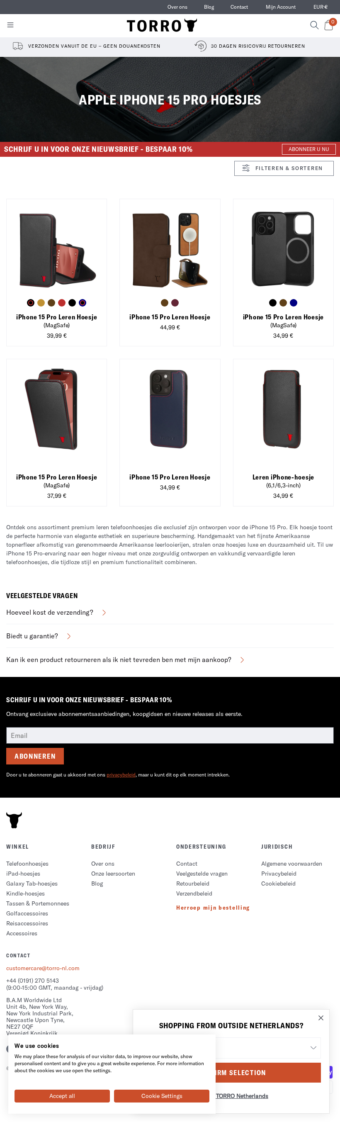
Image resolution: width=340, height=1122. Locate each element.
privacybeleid (121, 775)
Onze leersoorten (113, 873)
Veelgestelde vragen (202, 873)
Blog (209, 7)
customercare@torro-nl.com (43, 968)
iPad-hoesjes (23, 873)
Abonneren (35, 756)
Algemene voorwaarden (291, 863)
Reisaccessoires (27, 923)
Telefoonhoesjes (27, 863)
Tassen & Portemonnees (37, 903)
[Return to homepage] (162, 25)
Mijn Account (281, 7)
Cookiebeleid (278, 883)
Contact (239, 7)
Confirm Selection (231, 1072)
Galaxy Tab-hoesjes (32, 883)
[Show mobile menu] (10, 26)
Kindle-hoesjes (25, 893)
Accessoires (21, 933)
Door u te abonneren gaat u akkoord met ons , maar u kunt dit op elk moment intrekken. (118, 775)
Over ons (177, 7)
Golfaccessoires (27, 913)
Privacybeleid (278, 873)
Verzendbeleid (194, 893)
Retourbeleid (192, 883)
